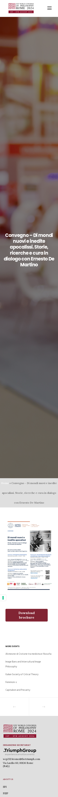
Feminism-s (11, 682)
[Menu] (47, 8)
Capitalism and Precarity (17, 690)
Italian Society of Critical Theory (21, 674)
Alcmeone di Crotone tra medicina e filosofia (28, 654)
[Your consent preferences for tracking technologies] (3, 598)
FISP (5, 793)
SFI (5, 786)
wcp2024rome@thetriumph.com (21, 759)
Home (5, 483)
